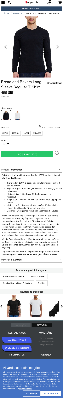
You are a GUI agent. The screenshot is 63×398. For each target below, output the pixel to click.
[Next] (57, 47)
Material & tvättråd (11, 259)
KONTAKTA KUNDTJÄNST (17, 348)
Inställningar (32, 393)
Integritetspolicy (46, 345)
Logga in (50, 4)
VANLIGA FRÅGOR (17, 340)
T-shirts (41, 283)
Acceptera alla (51, 393)
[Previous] (5, 47)
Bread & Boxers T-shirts (13, 276)
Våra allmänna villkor (46, 341)
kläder (5, 13)
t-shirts (17, 13)
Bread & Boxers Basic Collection (17, 283)
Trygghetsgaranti (46, 338)
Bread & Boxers (38, 276)
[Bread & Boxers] (54, 86)
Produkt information (11, 169)
